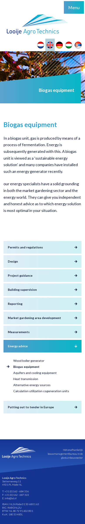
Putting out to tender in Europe (31, 407)
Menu (74, 7)
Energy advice (18, 346)
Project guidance (20, 275)
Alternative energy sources (32, 385)
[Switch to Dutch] (40, 45)
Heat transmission (25, 379)
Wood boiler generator (28, 360)
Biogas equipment (26, 367)
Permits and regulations (25, 247)
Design (13, 261)
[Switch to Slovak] (78, 45)
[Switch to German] (59, 45)
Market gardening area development (34, 318)
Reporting (15, 304)
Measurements (19, 332)
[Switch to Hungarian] (68, 45)
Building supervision (22, 289)
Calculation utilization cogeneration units (41, 391)
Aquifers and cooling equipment (35, 373)
